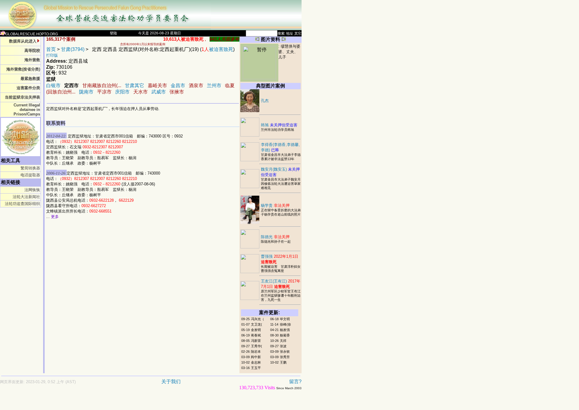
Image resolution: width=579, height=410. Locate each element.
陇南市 (86, 91)
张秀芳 (285, 357)
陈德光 (275, 237)
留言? (295, 381)
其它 (298, 33)
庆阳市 (122, 91)
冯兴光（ (257, 319)
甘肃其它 (134, 85)
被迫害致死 (217, 49)
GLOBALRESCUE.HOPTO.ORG (31, 34)
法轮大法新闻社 (26, 196)
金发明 (256, 330)
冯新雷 (256, 340)
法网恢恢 (32, 190)
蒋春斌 (256, 335)
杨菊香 (285, 335)
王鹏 (283, 362)
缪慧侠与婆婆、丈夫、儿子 (289, 51)
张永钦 (285, 351)
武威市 (158, 91)
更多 (55, 216)
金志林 (256, 362)
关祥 (283, 340)
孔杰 (265, 100)
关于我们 (171, 381)
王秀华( (256, 346)
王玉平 (256, 368)
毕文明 (285, 319)
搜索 (281, 33)
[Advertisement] (129, 403)
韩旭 (279, 125)
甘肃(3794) (72, 49)
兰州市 (214, 85)
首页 (51, 49)
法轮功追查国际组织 (22, 203)
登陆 (113, 33)
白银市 (53, 85)
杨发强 (285, 330)
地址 (289, 33)
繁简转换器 (30, 168)
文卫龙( (256, 324)
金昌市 (178, 85)
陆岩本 (256, 351)
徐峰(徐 (285, 324)
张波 (283, 346)
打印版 (52, 55)
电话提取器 (30, 175)
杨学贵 (275, 205)
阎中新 (256, 357)
